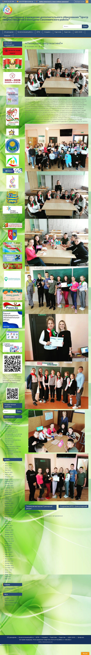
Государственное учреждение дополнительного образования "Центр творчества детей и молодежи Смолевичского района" (45, 18)
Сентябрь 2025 (9, 488)
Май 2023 (8, 550)
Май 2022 (8, 576)
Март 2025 (8, 501)
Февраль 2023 (9, 556)
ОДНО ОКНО (78, 32)
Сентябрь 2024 (9, 514)
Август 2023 (8, 543)
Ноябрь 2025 (9, 483)
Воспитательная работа (25, 32)
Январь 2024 (8, 532)
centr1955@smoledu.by (26, 1)
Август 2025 (8, 490)
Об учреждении (9, 32)
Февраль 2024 (9, 530)
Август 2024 (8, 516)
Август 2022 (8, 570)
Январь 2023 (8, 559)
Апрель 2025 (8, 499)
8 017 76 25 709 (9, 1)
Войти (7, 598)
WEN (39, 642)
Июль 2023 (8, 545)
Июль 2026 (8, 466)
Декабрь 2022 (9, 561)
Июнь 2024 (8, 521)
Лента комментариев (11, 602)
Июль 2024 (8, 519)
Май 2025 (8, 497)
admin (42, 46)
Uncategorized (9, 588)
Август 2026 (8, 463)
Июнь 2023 (8, 548)
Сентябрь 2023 (9, 541)
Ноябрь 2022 (9, 563)
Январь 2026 (8, 479)
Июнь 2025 (8, 494)
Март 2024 (8, 528)
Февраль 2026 (9, 477)
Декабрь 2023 (9, 534)
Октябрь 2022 (9, 565)
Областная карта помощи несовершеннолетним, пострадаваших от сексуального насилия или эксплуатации (13, 450)
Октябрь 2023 (9, 539)
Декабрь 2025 (9, 481)
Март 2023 (8, 554)
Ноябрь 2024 (9, 510)
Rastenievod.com (48, 642)
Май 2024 (8, 523)
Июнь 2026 (8, 468)
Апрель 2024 (8, 525)
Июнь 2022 (8, 574)
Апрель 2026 (8, 472)
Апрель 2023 (8, 552)
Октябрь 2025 (9, 485)
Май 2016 (8, 579)
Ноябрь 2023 (9, 536)
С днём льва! (9, 444)
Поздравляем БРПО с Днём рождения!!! (73, 506)
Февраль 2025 (9, 503)
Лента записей (9, 600)
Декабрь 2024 (9, 508)
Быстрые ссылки (80, 1)
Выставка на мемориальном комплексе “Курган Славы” (13, 440)
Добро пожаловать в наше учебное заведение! (54, 1)
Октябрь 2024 (9, 512)
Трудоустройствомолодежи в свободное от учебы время (11, 217)
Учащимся (47, 32)
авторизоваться (58, 516)
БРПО (38, 32)
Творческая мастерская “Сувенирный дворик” (39, 507)
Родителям (57, 32)
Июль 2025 (8, 492)
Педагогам (67, 32)
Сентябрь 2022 (9, 567)
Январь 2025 (8, 505)
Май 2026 (8, 470)
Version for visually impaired (14, 52)
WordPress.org (9, 605)
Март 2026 (8, 474)
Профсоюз (7, 35)
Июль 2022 (8, 572)
